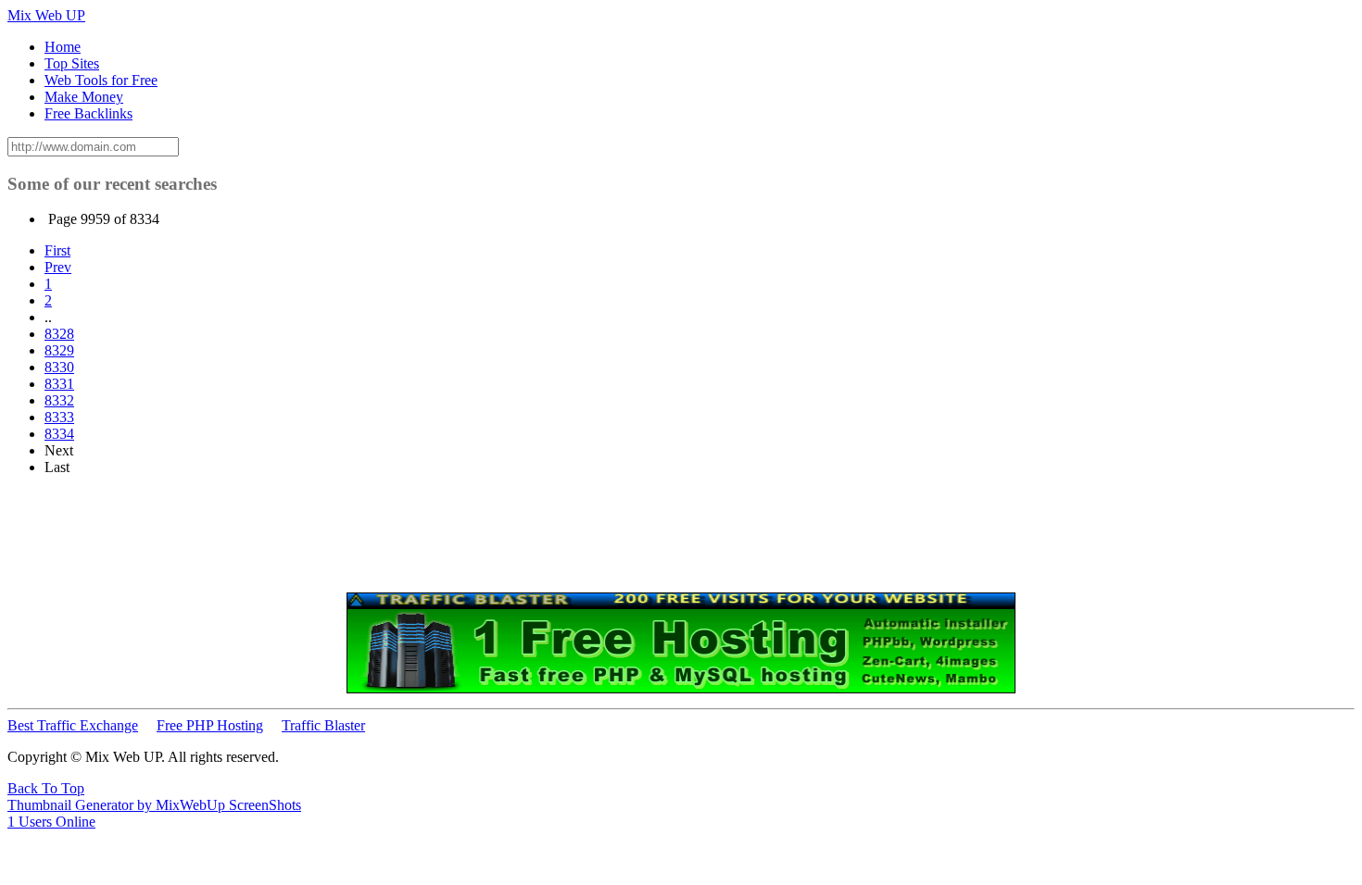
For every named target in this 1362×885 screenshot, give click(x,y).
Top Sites (71, 63)
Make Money (83, 97)
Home (62, 47)
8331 (59, 384)
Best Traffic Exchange (72, 725)
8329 (59, 350)
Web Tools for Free (101, 80)
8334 (59, 434)
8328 (59, 334)
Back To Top (45, 788)
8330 (59, 367)
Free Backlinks (88, 113)
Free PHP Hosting (210, 725)
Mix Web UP (46, 15)
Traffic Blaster (323, 725)
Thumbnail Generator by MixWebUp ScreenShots (154, 805)
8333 (59, 417)
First (57, 250)
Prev (57, 267)
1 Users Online (51, 821)
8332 (59, 400)
